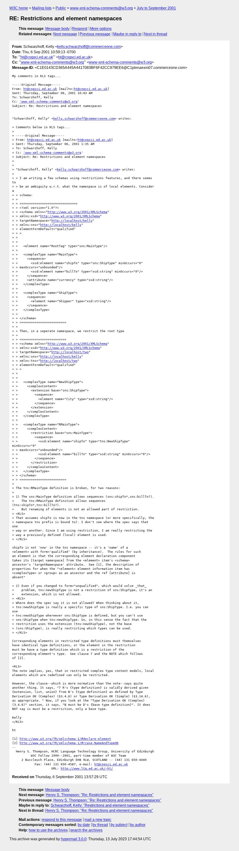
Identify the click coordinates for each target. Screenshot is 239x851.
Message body (57, 29)
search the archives (86, 830)
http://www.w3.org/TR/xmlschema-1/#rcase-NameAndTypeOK (69, 743)
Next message (65, 34)
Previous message (95, 34)
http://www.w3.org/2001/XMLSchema (77, 212)
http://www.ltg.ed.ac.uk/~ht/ (87, 768)
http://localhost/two (70, 352)
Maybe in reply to (127, 34)
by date (84, 825)
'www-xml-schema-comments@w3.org (52, 62)
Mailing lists (42, 8)
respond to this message (62, 820)
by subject (119, 825)
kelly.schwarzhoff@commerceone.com (89, 47)
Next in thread (155, 34)
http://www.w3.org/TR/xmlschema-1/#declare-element (65, 739)
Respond (79, 29)
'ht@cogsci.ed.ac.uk (36, 57)
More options (101, 29)
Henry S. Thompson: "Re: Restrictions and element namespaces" (100, 795)
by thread (100, 825)
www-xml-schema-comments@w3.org (101, 8)
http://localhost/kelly (71, 220)
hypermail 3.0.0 (73, 839)
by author (137, 825)
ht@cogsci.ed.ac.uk (74, 57)
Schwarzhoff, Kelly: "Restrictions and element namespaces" (100, 805)
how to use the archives (48, 830)
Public (61, 8)
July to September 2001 (156, 8)
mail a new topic (97, 820)
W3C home (18, 8)
